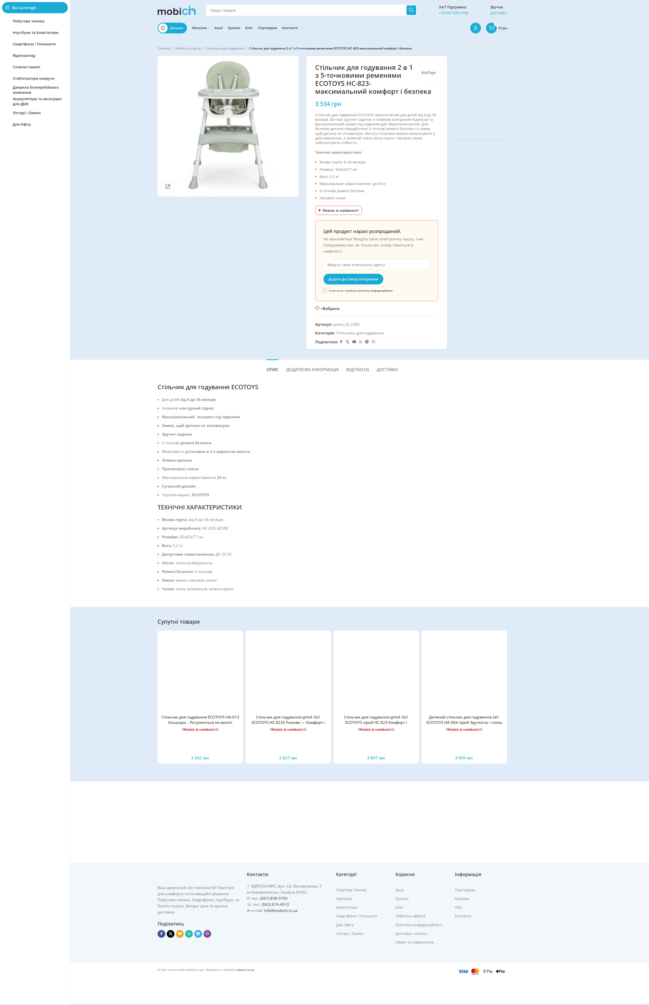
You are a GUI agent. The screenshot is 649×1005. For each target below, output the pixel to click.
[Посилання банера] (481, 94)
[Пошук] (411, 10)
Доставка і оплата (411, 933)
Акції (400, 889)
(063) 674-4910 (275, 904)
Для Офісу (345, 924)
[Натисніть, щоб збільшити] (167, 186)
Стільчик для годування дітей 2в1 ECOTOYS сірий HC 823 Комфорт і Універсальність (376, 722)
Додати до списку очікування (353, 279)
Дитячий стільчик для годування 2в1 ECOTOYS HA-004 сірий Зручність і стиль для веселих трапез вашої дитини (464, 722)
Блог (399, 907)
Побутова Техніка (351, 889)
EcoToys (429, 72)
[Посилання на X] (347, 341)
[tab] (272, 367)
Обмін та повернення (415, 942)
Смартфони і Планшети (356, 915)
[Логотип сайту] (177, 9)
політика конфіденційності (375, 290)
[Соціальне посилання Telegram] (367, 341)
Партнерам (465, 889)
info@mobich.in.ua (280, 910)
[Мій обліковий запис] (475, 28)
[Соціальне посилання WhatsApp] (361, 341)
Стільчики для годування (225, 48)
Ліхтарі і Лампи (349, 933)
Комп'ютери (347, 907)
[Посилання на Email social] (354, 341)
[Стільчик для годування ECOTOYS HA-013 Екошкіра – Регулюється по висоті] (200, 673)
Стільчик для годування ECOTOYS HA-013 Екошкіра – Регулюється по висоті (200, 719)
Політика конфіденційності (419, 924)
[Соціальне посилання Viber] (373, 341)
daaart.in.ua (245, 970)
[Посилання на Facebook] (341, 341)
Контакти (463, 915)
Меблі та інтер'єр (188, 48)
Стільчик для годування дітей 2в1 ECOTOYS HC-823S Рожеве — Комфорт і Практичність (288, 722)
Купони (402, 898)
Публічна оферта (410, 915)
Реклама (462, 898)
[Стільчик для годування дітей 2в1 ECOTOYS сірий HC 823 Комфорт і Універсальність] (376, 673)
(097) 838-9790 (274, 898)
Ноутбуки (344, 898)
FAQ (458, 907)
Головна (164, 48)
